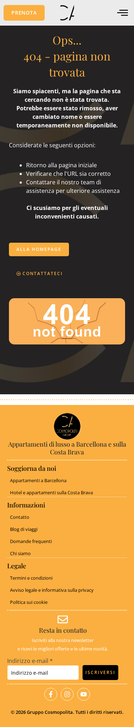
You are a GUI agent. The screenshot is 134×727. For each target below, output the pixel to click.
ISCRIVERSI (100, 672)
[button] (24, 13)
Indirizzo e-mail (30, 661)
